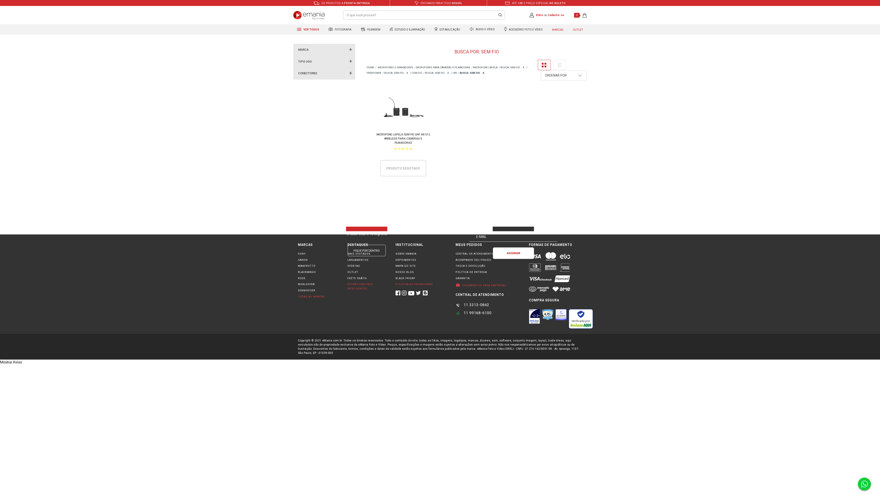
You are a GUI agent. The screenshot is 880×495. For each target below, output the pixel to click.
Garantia (463, 278)
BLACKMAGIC (307, 272)
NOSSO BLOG (405, 272)
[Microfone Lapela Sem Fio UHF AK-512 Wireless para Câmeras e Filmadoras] (403, 108)
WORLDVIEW (306, 284)
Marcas (557, 29)
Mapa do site (406, 265)
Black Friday (405, 278)
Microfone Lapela (485, 67)
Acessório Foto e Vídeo (525, 29)
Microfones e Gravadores (395, 67)
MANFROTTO (307, 265)
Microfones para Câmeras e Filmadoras (443, 67)
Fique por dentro (367, 250)
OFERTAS (353, 265)
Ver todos (311, 29)
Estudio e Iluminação (409, 29)
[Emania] (309, 15)
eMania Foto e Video (370, 68)
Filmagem (373, 29)
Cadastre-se (556, 15)
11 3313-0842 (475, 305)
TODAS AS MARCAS (311, 296)
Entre (539, 15)
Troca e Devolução (470, 265)
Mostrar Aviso (11, 362)
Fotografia (342, 29)
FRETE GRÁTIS (357, 278)
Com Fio (417, 73)
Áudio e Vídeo (485, 29)
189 (455, 73)
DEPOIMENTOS (406, 259)
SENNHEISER (306, 290)
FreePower (374, 73)
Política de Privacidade (414, 284)
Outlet (578, 29)
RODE (301, 278)
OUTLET (352, 272)
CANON (303, 259)
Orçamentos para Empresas (484, 285)
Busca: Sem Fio (510, 67)
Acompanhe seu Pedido (473, 259)
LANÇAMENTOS (357, 259)
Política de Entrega (471, 272)
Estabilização (449, 29)
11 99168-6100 (477, 313)
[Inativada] (534, 316)
